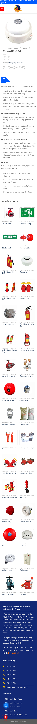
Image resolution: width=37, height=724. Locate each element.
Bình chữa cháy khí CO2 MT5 (9, 273)
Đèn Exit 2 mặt (6, 248)
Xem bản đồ (14, 653)
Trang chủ (7, 48)
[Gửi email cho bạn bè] (15, 67)
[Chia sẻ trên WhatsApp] (4, 67)
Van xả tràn (23, 594)
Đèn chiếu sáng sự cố (26, 449)
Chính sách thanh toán (13, 699)
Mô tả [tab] (4, 80)
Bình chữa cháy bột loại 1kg (9, 351)
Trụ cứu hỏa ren (7, 224)
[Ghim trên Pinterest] (19, 67)
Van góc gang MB (8, 594)
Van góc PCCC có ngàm (9, 473)
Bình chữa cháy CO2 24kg (8, 299)
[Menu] (2, 9)
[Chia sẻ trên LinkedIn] (23, 67)
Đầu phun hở (24, 400)
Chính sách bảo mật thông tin (16, 715)
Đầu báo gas (24, 570)
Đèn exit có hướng (25, 224)
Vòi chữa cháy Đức (8, 324)
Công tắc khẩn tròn (8, 400)
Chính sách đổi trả (11, 711)
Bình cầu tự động (25, 248)
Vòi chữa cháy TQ (25, 522)
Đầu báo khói (24, 546)
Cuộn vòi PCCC (7, 570)
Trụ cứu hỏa (6, 449)
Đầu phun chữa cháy (26, 376)
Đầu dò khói (23, 272)
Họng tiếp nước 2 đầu (9, 376)
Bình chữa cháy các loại (9, 497)
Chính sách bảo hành (13, 707)
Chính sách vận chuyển (13, 703)
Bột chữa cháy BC (25, 425)
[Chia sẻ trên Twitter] (12, 67)
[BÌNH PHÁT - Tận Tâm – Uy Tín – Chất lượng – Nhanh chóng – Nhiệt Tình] (18, 8)
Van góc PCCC (24, 298)
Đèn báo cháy (6, 522)
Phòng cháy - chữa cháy (22, 48)
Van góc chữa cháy (26, 473)
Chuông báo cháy (7, 546)
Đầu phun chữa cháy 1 (9, 425)
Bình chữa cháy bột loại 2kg (27, 325)
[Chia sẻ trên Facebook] (8, 67)
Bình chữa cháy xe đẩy (27, 350)
